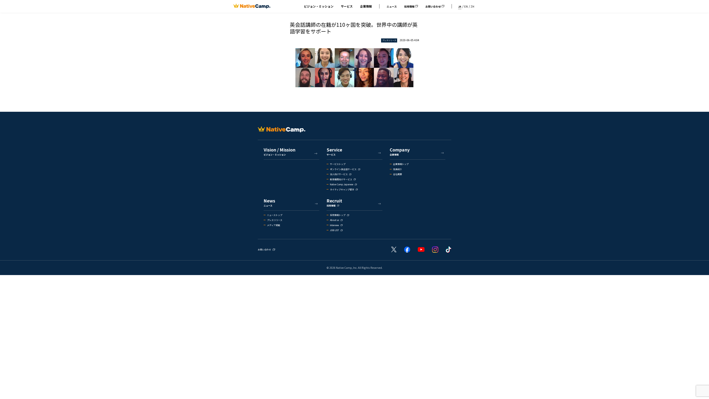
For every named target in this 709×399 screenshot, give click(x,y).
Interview (334, 225)
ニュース (392, 6)
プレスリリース (274, 220)
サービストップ (337, 164)
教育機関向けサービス (341, 179)
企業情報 (366, 6)
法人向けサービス (339, 174)
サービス (347, 6)
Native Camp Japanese (341, 184)
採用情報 (409, 6)
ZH (472, 6)
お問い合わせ (433, 6)
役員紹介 (397, 169)
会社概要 (397, 174)
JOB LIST (334, 230)
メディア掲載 (273, 225)
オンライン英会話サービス (343, 169)
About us (334, 220)
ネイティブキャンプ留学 (342, 189)
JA (459, 6)
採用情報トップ (337, 215)
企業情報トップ (401, 164)
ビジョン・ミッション (318, 6)
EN (466, 6)
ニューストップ (274, 215)
